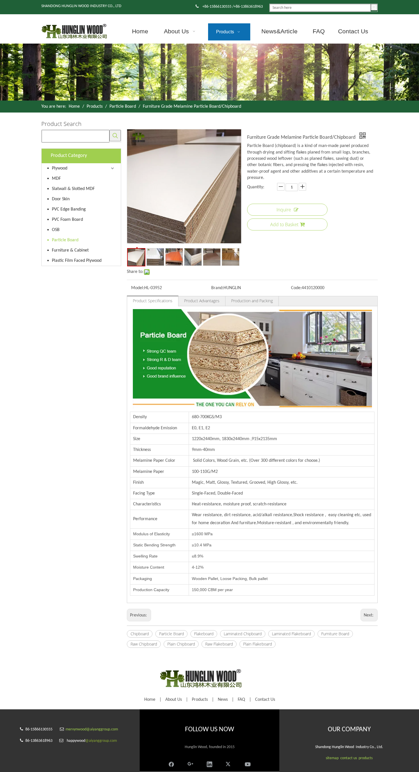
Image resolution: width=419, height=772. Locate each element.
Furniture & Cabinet (70, 250)
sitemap (332, 758)
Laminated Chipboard (243, 633)
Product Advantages (201, 300)
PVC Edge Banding (69, 209)
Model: (137, 288)
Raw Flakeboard (219, 644)
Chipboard (140, 633)
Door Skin (61, 199)
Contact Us (265, 699)
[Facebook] (171, 763)
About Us (173, 699)
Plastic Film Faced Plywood (76, 260)
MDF (56, 178)
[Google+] (190, 763)
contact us (348, 758)
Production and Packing (252, 300)
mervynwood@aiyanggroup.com (92, 729)
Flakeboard (203, 633)
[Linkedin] (209, 763)
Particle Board (65, 240)
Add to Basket (284, 224)
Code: (296, 288)
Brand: (217, 288)
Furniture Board (335, 633)
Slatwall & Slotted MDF (73, 189)
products (366, 758)
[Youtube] (247, 763)
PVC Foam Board (67, 219)
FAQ (241, 699)
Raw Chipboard (144, 644)
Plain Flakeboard (257, 644)
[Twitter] (228, 763)
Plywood (59, 168)
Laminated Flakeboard (291, 633)
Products (200, 699)
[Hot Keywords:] (374, 7)
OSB (56, 230)
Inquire (283, 210)
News (223, 699)
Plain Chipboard (181, 644)
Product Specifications (152, 300)
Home (149, 699)
